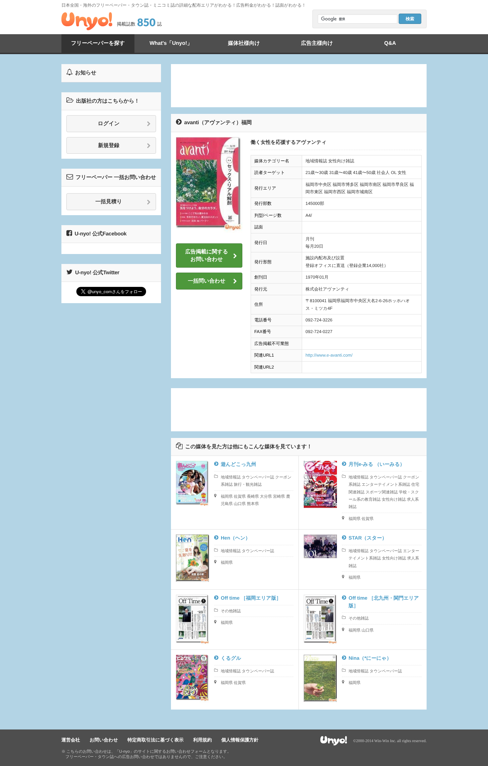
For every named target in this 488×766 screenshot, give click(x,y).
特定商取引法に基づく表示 (155, 739)
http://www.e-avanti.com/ (329, 355)
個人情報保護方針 (240, 739)
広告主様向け (317, 43)
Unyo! (86, 21)
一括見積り (108, 202)
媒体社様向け (244, 43)
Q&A (390, 43)
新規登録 (109, 145)
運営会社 (70, 739)
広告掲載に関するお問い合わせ (206, 255)
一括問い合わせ (206, 281)
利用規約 (202, 739)
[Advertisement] (299, 86)
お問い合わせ (104, 739)
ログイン (109, 124)
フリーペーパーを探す (98, 43)
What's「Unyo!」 (170, 43)
